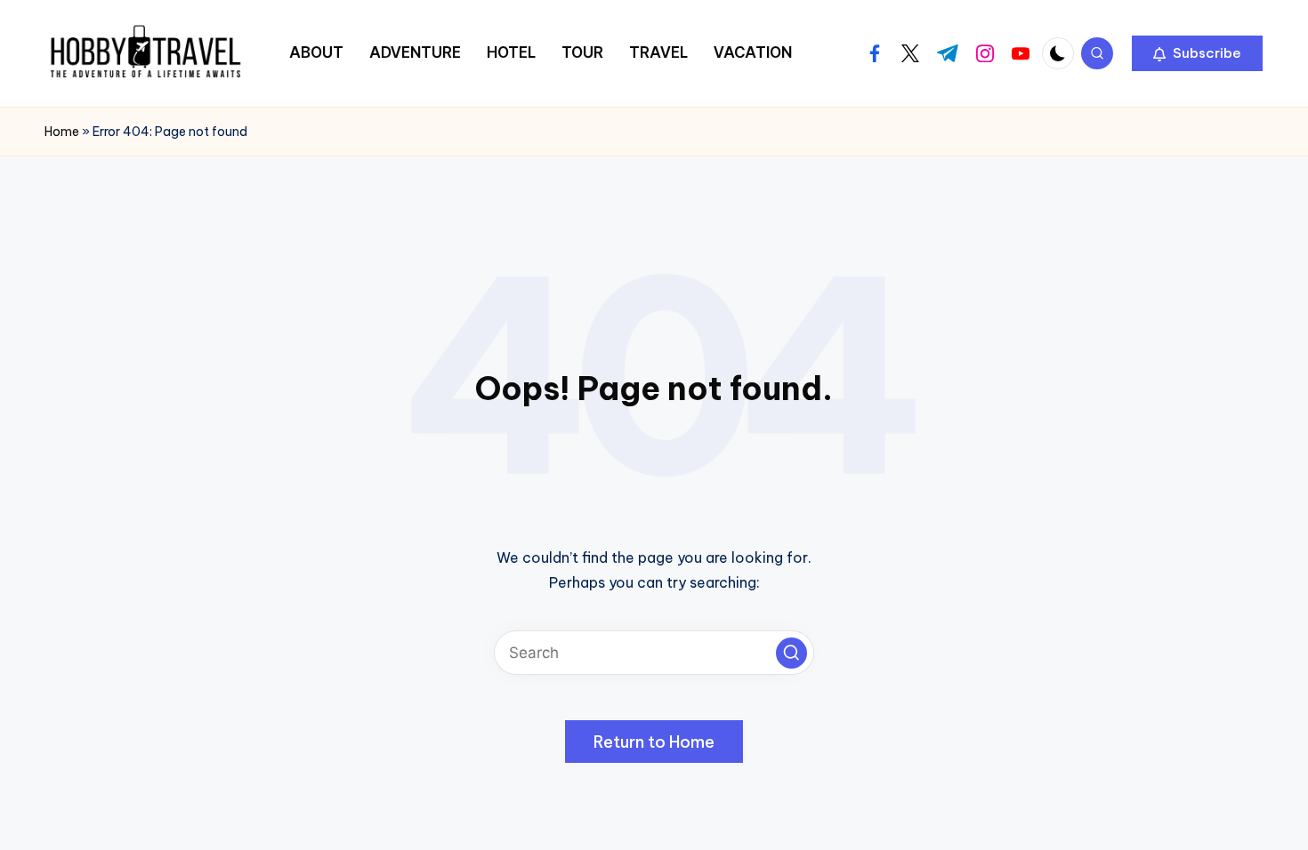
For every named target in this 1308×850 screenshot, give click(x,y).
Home (61, 132)
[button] (1197, 53)
